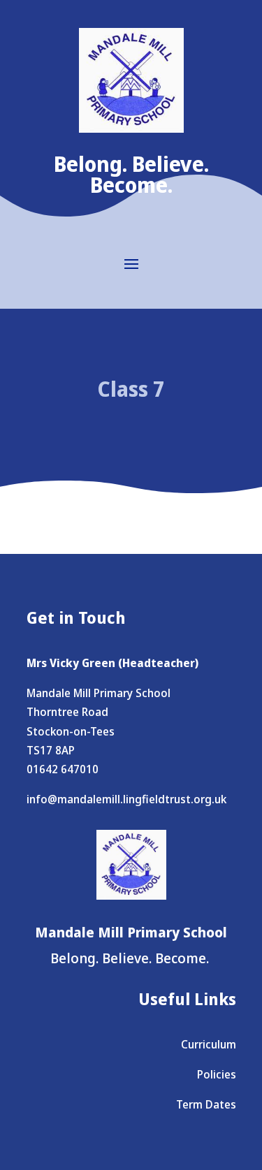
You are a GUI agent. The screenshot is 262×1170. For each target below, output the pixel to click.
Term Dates (206, 1104)
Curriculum (208, 1044)
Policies (216, 1074)
